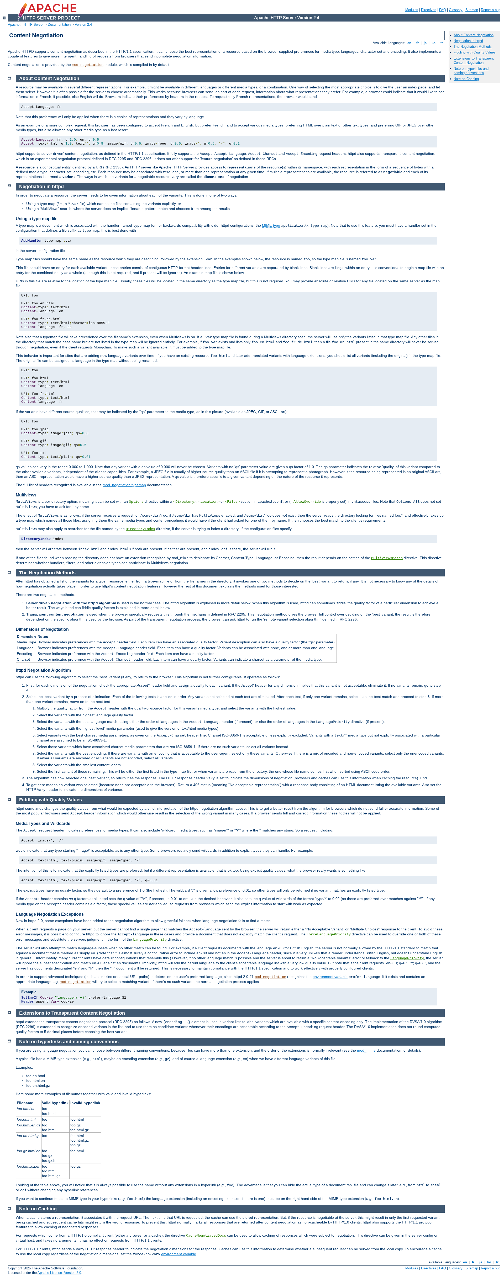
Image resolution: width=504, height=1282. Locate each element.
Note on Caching (466, 79)
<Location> (208, 502)
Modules (411, 10)
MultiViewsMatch (387, 558)
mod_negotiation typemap (124, 485)
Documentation (59, 25)
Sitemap (471, 10)
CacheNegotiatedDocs (206, 1235)
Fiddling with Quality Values (475, 52)
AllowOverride (307, 502)
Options (136, 502)
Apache (13, 25)
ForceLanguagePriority (329, 934)
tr (441, 43)
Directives (428, 10)
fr (417, 43)
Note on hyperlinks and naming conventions (471, 71)
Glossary (456, 10)
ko (433, 43)
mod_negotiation (87, 65)
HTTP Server (34, 25)
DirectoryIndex (140, 529)
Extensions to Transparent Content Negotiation (474, 60)
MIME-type (271, 225)
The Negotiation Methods (473, 47)
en (409, 43)
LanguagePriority (150, 939)
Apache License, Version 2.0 (59, 1273)
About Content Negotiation (474, 35)
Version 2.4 (83, 25)
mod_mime (366, 1050)
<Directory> (184, 502)
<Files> (232, 502)
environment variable (330, 976)
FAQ (442, 10)
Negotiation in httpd (468, 41)
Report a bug (490, 10)
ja (425, 43)
